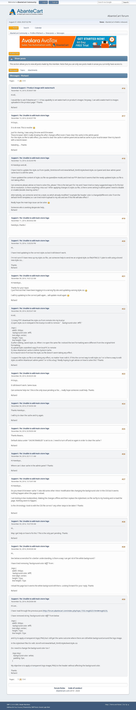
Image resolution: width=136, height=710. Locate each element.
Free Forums (18, 707)
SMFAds (9, 707)
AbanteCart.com (63, 691)
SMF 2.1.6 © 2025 (12, 704)
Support (14, 115)
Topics (22, 70)
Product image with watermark (41, 88)
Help (106, 704)
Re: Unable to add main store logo (34, 115)
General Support (18, 88)
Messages (13, 70)
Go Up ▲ (126, 704)
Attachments (32, 70)
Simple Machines (24, 704)
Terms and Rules (115, 704)
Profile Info (14, 53)
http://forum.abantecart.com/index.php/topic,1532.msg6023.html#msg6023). (75, 611)
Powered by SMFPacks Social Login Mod (36, 707)
